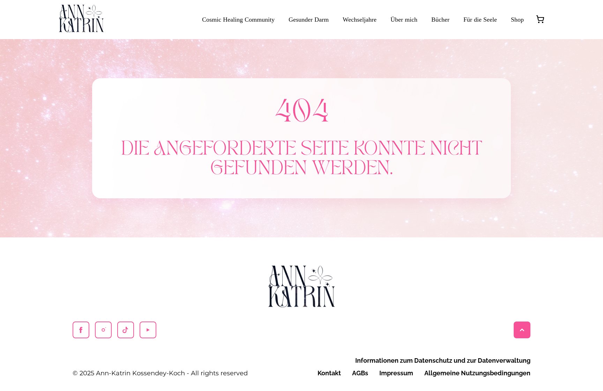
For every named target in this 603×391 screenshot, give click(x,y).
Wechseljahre (360, 19)
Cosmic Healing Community (238, 19)
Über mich (403, 19)
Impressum (396, 373)
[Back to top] (522, 330)
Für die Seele (480, 19)
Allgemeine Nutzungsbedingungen (477, 373)
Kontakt (329, 373)
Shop (517, 19)
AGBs (360, 373)
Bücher (440, 19)
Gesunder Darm (309, 19)
